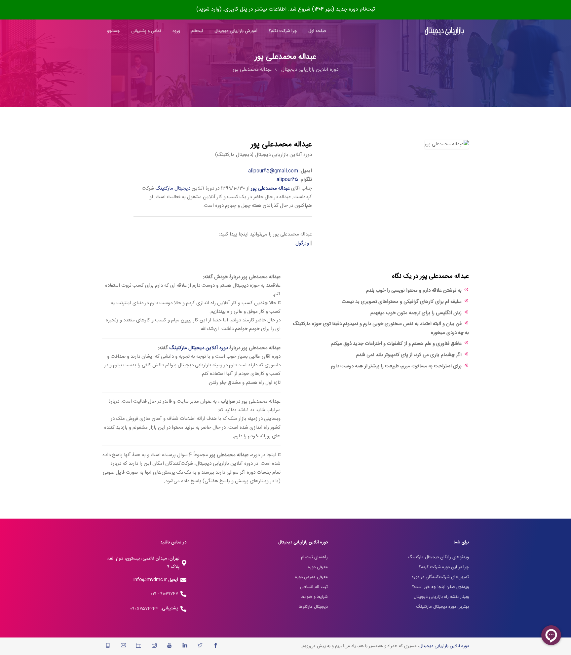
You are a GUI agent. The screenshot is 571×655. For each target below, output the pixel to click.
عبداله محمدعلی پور (252, 69)
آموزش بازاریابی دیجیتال (235, 31)
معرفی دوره (318, 567)
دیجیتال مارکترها (313, 606)
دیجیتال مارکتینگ (172, 188)
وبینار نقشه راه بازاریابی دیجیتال (441, 596)
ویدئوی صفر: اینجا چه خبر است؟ (440, 587)
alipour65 (287, 179)
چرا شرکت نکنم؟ (283, 31)
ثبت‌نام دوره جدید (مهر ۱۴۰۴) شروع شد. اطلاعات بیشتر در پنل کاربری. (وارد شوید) (285, 9)
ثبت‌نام (197, 31)
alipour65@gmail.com (273, 171)
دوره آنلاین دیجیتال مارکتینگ (198, 348)
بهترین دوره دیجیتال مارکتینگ (442, 606)
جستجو (113, 31)
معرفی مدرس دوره (311, 577)
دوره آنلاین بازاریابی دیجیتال (309, 69)
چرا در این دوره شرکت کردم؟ (444, 567)
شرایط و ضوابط (314, 596)
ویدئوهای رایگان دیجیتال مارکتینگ (438, 557)
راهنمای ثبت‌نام (314, 557)
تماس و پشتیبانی (146, 31)
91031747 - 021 (164, 594)
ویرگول (302, 243)
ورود (176, 31)
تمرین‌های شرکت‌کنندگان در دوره (440, 577)
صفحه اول (317, 31)
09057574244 (145, 608)
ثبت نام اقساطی (314, 587)
